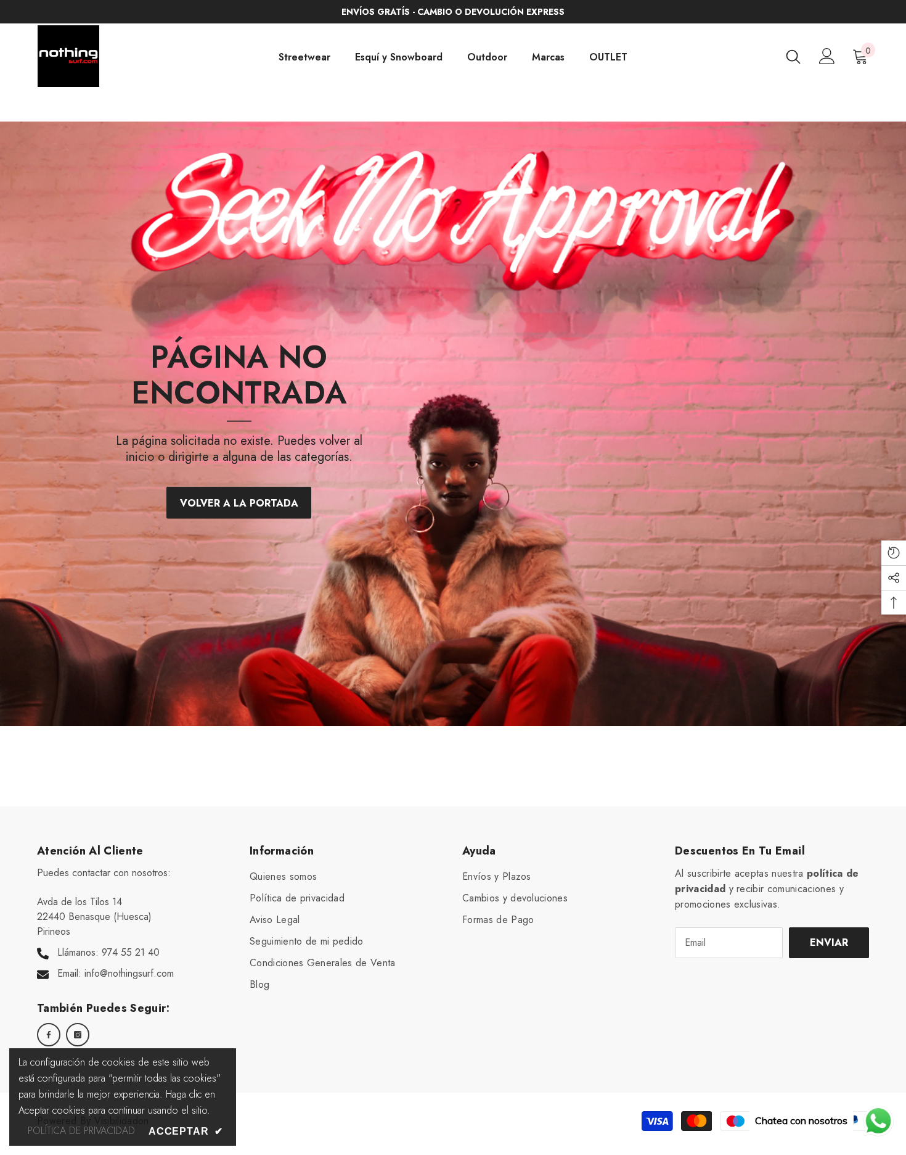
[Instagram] (77, 1034)
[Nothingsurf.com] (453, 424)
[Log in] (827, 56)
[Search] (793, 56)
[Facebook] (48, 1034)
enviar (829, 942)
